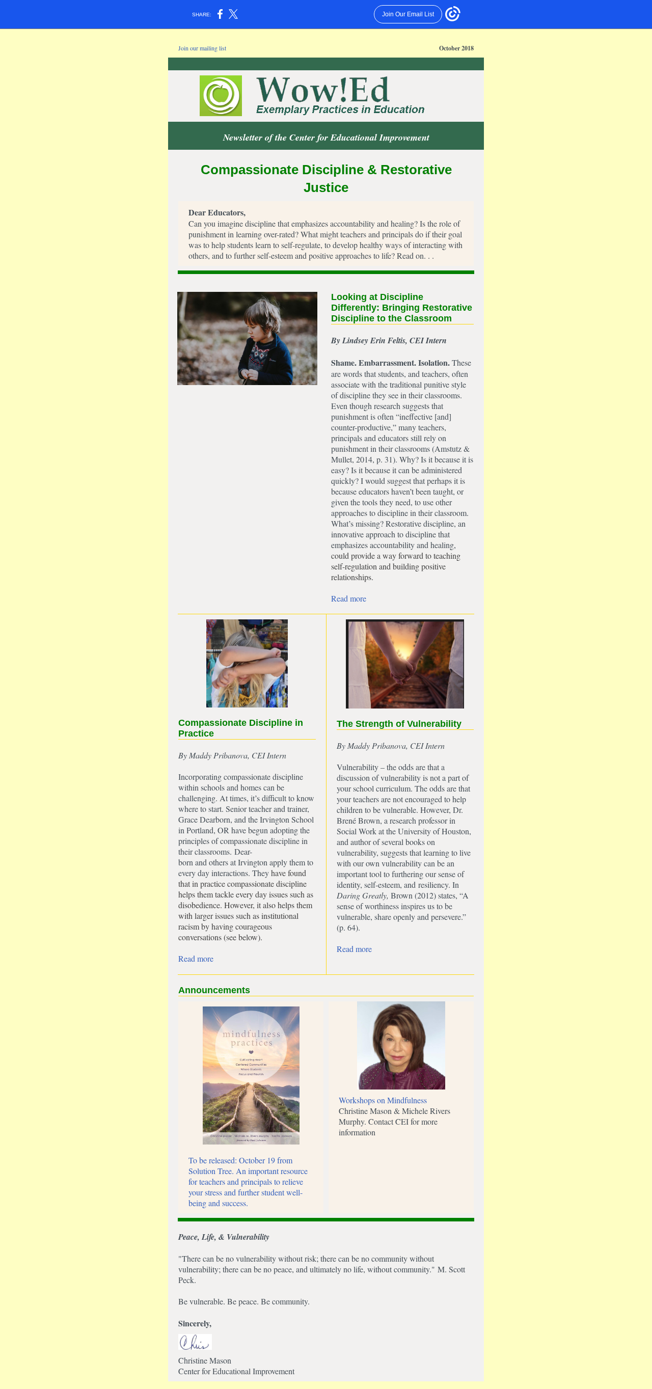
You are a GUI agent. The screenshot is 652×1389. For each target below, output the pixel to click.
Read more (348, 598)
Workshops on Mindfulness (383, 1100)
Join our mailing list (202, 48)
